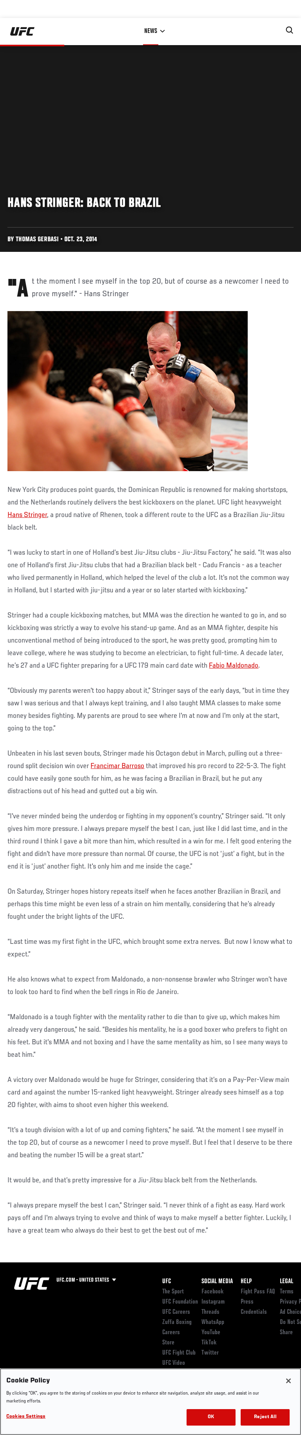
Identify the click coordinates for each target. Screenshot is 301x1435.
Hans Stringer (27, 515)
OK (211, 1417)
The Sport (173, 1291)
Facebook (212, 1291)
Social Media (217, 1281)
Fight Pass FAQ (258, 1291)
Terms (287, 1291)
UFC (166, 1281)
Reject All (265, 1417)
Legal (286, 1281)
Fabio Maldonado (233, 666)
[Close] (288, 1380)
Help (246, 1281)
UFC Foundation (180, 1302)
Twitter (210, 1353)
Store (168, 1342)
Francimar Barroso (117, 766)
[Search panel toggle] (289, 30)
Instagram (213, 1302)
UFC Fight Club (179, 1353)
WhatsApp (212, 1322)
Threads (210, 1312)
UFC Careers (176, 1312)
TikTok (209, 1342)
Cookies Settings (25, 1416)
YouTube (210, 1332)
